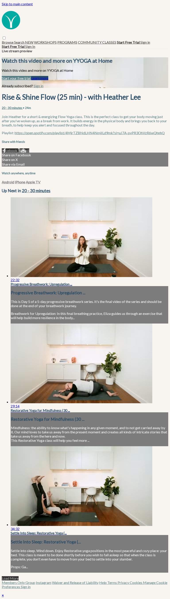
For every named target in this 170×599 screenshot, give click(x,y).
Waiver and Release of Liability (75, 582)
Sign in (145, 42)
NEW (29, 42)
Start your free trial (16, 78)
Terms (112, 582)
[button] (4, 38)
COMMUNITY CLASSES (97, 42)
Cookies (136, 582)
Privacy (124, 582)
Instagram (43, 582)
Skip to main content (17, 4)
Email (25, 150)
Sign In (30, 46)
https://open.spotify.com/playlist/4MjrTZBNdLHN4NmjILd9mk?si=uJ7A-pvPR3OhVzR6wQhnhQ (90, 133)
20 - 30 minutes (12, 108)
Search (19, 42)
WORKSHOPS (45, 42)
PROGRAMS (67, 42)
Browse (8, 42)
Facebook (10, 150)
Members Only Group (18, 582)
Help (103, 582)
